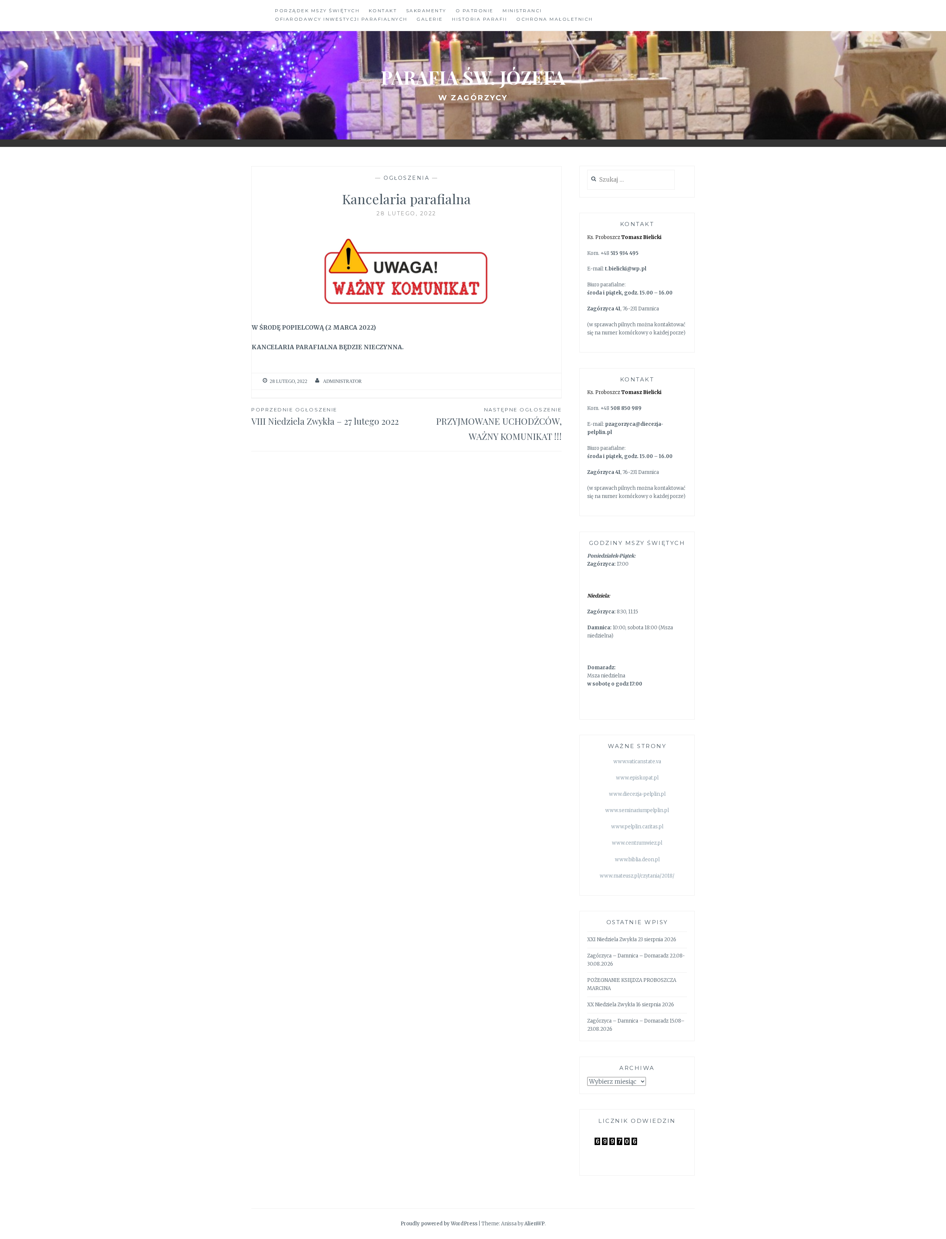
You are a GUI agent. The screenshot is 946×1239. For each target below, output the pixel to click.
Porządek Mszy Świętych (317, 10)
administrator (342, 381)
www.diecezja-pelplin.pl (637, 794)
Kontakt (383, 10)
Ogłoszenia (406, 178)
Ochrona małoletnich (554, 19)
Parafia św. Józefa (473, 77)
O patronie (475, 10)
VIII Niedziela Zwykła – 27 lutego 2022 (325, 417)
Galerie (429, 19)
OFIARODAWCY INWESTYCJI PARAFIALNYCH (341, 19)
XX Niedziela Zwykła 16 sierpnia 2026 (630, 1004)
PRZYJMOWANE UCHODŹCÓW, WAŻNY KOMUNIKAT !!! (499, 424)
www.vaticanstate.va (637, 761)
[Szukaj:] (631, 180)
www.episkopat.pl (637, 778)
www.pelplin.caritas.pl (637, 827)
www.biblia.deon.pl (637, 859)
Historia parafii (479, 19)
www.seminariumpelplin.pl (637, 810)
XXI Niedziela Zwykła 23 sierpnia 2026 (631, 939)
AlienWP (534, 1224)
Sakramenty (426, 10)
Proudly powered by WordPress (439, 1224)
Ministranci (522, 10)
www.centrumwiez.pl (637, 843)
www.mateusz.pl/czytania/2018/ (637, 876)
